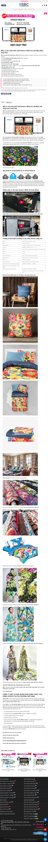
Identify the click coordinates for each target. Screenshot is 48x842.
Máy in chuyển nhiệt (14, 838)
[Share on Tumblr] (10, 94)
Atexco (19, 89)
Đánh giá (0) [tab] (8, 102)
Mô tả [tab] (3, 102)
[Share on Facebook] (2, 94)
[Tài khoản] (42, 5)
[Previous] (1, 765)
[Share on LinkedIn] (8, 94)
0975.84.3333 (9, 691)
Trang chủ (15, 9)
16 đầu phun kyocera (10, 89)
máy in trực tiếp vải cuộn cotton (34, 89)
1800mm (16, 89)
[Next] (47, 765)
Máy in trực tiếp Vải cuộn (29, 9)
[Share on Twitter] (4, 94)
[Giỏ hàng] (44, 5)
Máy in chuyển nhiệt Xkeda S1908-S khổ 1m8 (40, 770)
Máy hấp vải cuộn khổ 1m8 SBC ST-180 (8, 770)
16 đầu (5, 89)
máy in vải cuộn (43, 89)
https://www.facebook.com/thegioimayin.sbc (16, 740)
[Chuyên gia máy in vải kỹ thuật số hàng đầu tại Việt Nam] (24, 5)
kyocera (22, 89)
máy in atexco (26, 89)
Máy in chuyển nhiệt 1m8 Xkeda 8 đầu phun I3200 (24, 770)
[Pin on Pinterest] (6, 94)
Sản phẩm (21, 9)
